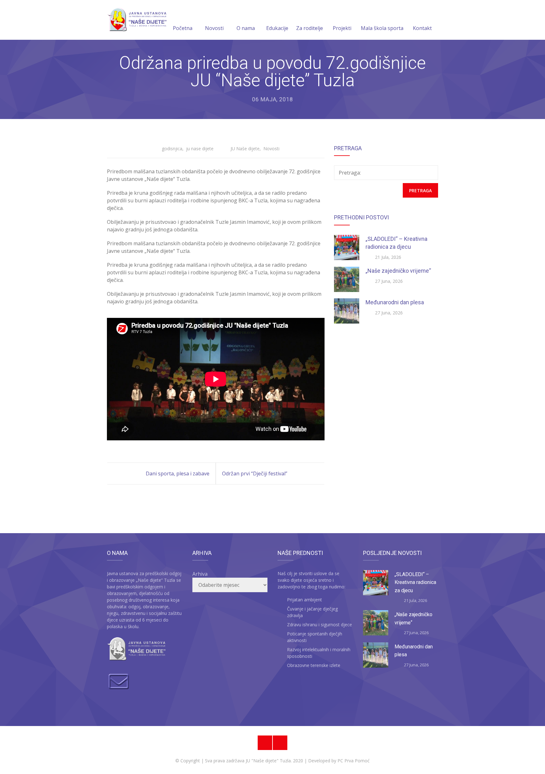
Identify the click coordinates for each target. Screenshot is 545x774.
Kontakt (422, 28)
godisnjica (172, 149)
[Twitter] (280, 742)
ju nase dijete (200, 149)
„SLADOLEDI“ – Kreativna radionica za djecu (415, 582)
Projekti (342, 28)
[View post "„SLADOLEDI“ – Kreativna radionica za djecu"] (346, 247)
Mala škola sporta (382, 28)
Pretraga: (350, 172)
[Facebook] (265, 742)
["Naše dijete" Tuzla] (137, 20)
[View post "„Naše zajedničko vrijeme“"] (346, 279)
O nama (246, 28)
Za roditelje (309, 28)
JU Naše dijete (245, 149)
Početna (182, 28)
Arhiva (200, 573)
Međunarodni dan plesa (395, 302)
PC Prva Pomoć (353, 761)
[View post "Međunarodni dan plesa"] (346, 311)
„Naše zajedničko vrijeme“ (398, 270)
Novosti (214, 28)
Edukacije (277, 28)
